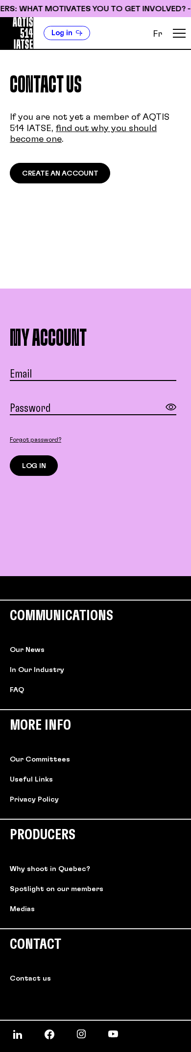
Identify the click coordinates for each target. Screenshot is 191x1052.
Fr (157, 34)
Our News (27, 650)
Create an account (60, 173)
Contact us (30, 978)
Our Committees (40, 759)
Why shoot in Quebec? (50, 869)
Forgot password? (35, 440)
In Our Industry (37, 670)
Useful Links (31, 779)
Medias (22, 909)
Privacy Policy (34, 799)
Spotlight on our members (56, 889)
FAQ (17, 690)
